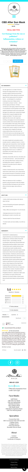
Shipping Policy (14, 464)
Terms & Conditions (14, 459)
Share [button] (5, 350)
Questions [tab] (13, 314)
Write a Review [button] (14, 306)
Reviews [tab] (4, 314)
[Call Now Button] (24, 469)
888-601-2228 (14, 382)
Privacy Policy (14, 462)
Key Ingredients (5, 85)
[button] (14, 16)
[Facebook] (10, 362)
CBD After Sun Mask (6, 347)
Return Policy (14, 467)
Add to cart (18, 61)
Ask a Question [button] (14, 310)
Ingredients (4, 230)
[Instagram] (17, 362)
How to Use (4, 195)
